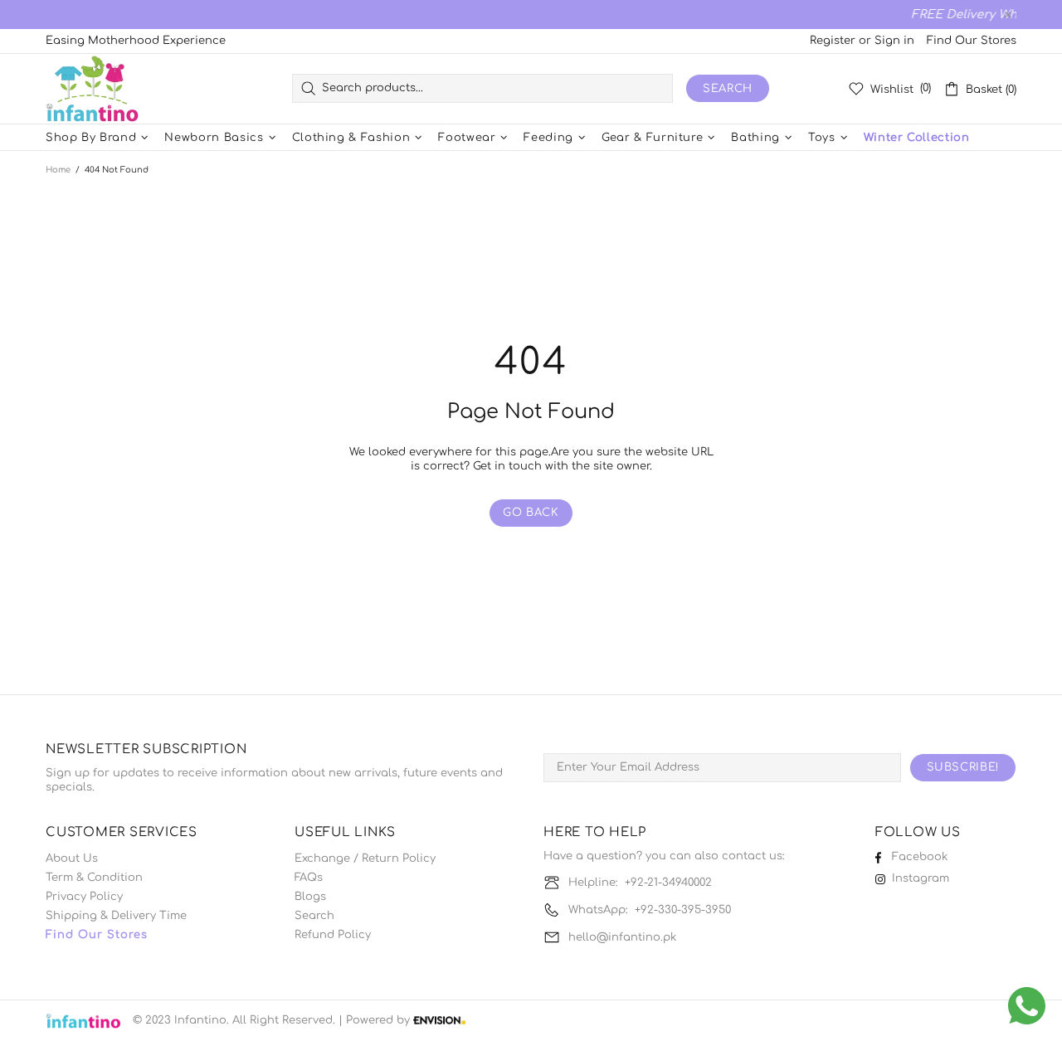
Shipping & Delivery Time (116, 916)
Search (728, 89)
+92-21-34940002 (668, 882)
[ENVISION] (439, 1021)
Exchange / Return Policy (365, 858)
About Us (72, 858)
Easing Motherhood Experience (136, 40)
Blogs (310, 896)
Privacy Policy (84, 896)
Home (58, 169)
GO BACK (531, 512)
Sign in (894, 40)
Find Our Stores (971, 40)
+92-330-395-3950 (683, 910)
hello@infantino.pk (622, 937)
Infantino (92, 89)
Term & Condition (94, 877)
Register (832, 40)
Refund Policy (333, 935)
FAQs (309, 877)
